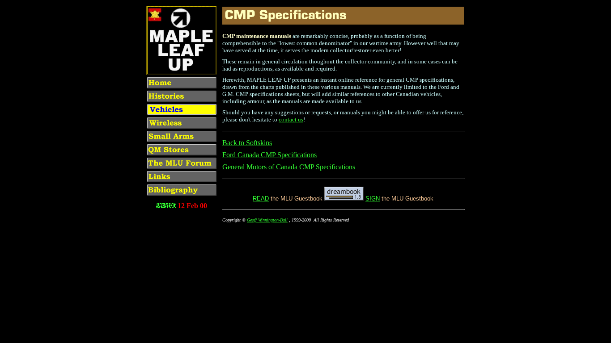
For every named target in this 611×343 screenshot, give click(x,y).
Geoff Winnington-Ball (267, 220)
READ (261, 198)
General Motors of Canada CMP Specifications (288, 167)
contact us (291, 119)
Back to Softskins (247, 142)
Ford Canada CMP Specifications (269, 155)
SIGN (372, 198)
